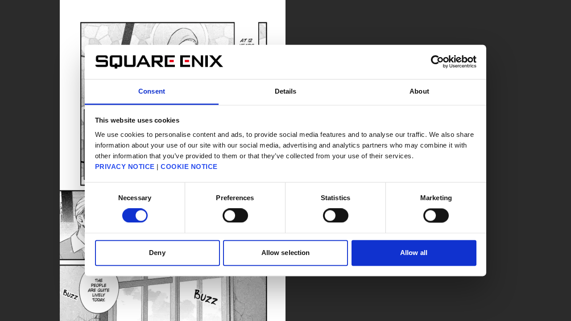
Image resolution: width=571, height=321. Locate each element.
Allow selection (285, 252)
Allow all (413, 252)
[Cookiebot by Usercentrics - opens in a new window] (437, 62)
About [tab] (419, 91)
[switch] (235, 216)
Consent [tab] (151, 91)
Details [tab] (286, 91)
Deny (157, 252)
